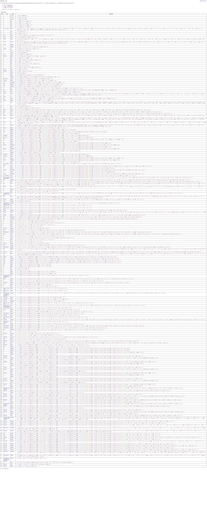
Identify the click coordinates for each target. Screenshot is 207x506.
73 (4, 164)
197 (6, 415)
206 (6, 437)
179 (4, 380)
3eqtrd (12, 327)
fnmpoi (12, 115)
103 (6, 228)
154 (4, 333)
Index (205, 0)
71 (4, 159)
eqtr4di (12, 228)
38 (4, 89)
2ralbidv (12, 248)
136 (6, 327)
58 (5, 135)
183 (4, 390)
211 (6, 451)
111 (6, 243)
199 (4, 455)
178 (6, 378)
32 (6, 78)
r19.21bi (12, 258)
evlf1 (11, 205)
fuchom (12, 201)
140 (8, 306)
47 (5, 109)
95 (5, 212)
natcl (11, 175)
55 (6, 459)
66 (4, 178)
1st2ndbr (12, 76)
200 (4, 430)
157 (4, 340)
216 (4, 464)
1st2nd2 (12, 46)
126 (4, 277)
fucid (11, 307)
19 (4, 54)
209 (4, 451)
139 (4, 303)
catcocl (12, 177)
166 (6, 355)
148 (6, 325)
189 (6, 399)
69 (6, 156)
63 (5, 144)
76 (5, 169)
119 (4, 260)
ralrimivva (12, 179)
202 (4, 427)
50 (5, 115)
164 (8, 417)
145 (6, 315)
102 (4, 228)
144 (8, 313)
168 (4, 361)
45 (4, 115)
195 (4, 411)
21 (5, 387)
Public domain (6, 468)
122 (5, 275)
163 (6, 417)
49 (4, 113)
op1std (12, 93)
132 (8, 302)
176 (7, 418)
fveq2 (12, 224)
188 (4, 399)
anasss (12, 262)
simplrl (12, 133)
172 (6, 367)
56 (4, 131)
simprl (12, 150)
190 (4, 419)
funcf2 (12, 163)
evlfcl (6, 1)
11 (4, 41)
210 (4, 445)
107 (4, 251)
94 (5, 210)
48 (4, 111)
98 (4, 218)
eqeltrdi (12, 44)
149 (4, 323)
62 (4, 142)
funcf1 (12, 80)
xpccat (12, 71)
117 (5, 256)
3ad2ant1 (12, 348)
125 (7, 276)
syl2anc (12, 313)
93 (4, 210)
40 (4, 100)
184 (6, 390)
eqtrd (11, 315)
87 (4, 194)
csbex (12, 111)
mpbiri (12, 127)
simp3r (12, 401)
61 (4, 144)
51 (4, 127)
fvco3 (12, 311)
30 (4, 78)
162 (4, 460)
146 (4, 319)
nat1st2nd (12, 173)
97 (4, 216)
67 (5, 154)
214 (8, 455)
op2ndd (12, 118)
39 (5, 91)
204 (6, 455)
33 (6, 80)
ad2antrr (12, 129)
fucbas (12, 54)
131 (4, 327)
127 (6, 277)
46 (4, 109)
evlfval (12, 28)
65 (5, 148)
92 (4, 212)
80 (8, 178)
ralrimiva (12, 84)
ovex (11, 31)
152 (4, 329)
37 (4, 91)
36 (4, 86)
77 (6, 178)
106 (4, 233)
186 (6, 394)
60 (4, 139)
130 (6, 282)
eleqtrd (12, 390)
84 (5, 186)
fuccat (12, 69)
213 (7, 451)
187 (8, 427)
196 (4, 415)
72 (5, 178)
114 (4, 248)
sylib (11, 91)
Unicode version (202, 0)
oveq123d (12, 427)
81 (4, 179)
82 (4, 186)
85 (4, 199)
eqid (11, 24)
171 (4, 367)
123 (7, 275)
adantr (12, 131)
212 (4, 449)
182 (8, 418)
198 (6, 419)
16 (5, 48)
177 (4, 378)
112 (4, 245)
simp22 (12, 363)
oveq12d (12, 210)
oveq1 (12, 235)
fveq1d (12, 309)
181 (6, 384)
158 (6, 340)
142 (4, 309)
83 (4, 183)
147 (6, 319)
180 (4, 384)
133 (8, 294)
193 (4, 409)
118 (4, 258)
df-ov (11, 226)
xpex (11, 37)
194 (6, 409)
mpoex (12, 35)
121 (8, 459)
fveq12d (12, 430)
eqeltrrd (12, 357)
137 (6, 299)
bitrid (11, 251)
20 (4, 288)
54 (5, 127)
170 (5, 418)
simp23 (12, 374)
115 (6, 251)
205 (4, 437)
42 (4, 98)
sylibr (11, 256)
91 (5, 288)
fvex (11, 33)
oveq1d (12, 245)
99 (4, 256)
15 (4, 48)
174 (4, 372)
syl (11, 48)
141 (4, 325)
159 (4, 342)
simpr (11, 74)
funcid (12, 317)
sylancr (12, 78)
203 (6, 430)
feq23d (12, 212)
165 (4, 355)
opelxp (12, 359)
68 (6, 154)
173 (4, 369)
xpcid (11, 275)
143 (4, 315)
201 (4, 424)
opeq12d (12, 437)
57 (7, 177)
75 (4, 169)
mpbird (12, 100)
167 (4, 357)
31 (5, 78)
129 (4, 282)
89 (5, 199)
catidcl (12, 288)
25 (8, 276)
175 (6, 372)
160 (6, 344)
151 (8, 327)
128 (4, 278)
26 (6, 302)
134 (4, 295)
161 (4, 346)
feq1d (12, 98)
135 (6, 295)
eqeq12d (12, 340)
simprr (12, 161)
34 (4, 82)
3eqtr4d (12, 325)
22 (4, 177)
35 (4, 84)
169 (6, 361)
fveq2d (12, 278)
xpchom (12, 387)
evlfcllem (12, 417)
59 (6, 137)
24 (5, 163)
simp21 (12, 352)
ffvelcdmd (12, 144)
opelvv (12, 41)
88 (4, 196)
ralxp (11, 233)
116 (4, 253)
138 (4, 313)
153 (4, 344)
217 (6, 464)
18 (4, 71)
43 (5, 100)
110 (4, 243)
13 (5, 41)
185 (4, 394)
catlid (11, 305)
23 (9, 203)
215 (6, 460)
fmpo (11, 89)
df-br (11, 462)
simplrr (12, 146)
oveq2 (12, 220)
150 (8, 325)
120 (4, 262)
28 (5, 71)
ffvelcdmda (12, 82)
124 (5, 276)
